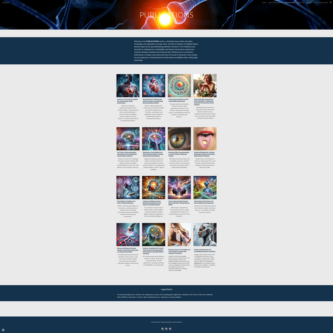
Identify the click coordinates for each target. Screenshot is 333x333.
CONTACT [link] (309, 2)
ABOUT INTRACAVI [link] (275, 2)
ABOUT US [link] (300, 2)
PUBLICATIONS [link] (290, 2)
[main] (166, 14)
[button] (331, 2)
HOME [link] (264, 2)
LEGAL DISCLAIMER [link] (321, 2)
